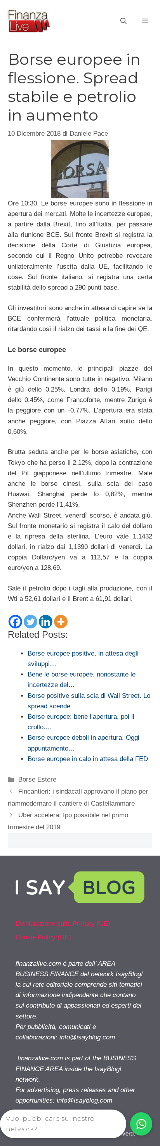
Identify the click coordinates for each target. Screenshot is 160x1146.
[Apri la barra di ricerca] (123, 21)
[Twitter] (30, 621)
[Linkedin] (45, 621)
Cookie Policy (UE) (43, 937)
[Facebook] (15, 621)
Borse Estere (37, 779)
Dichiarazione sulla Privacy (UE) (63, 923)
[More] (61, 621)
